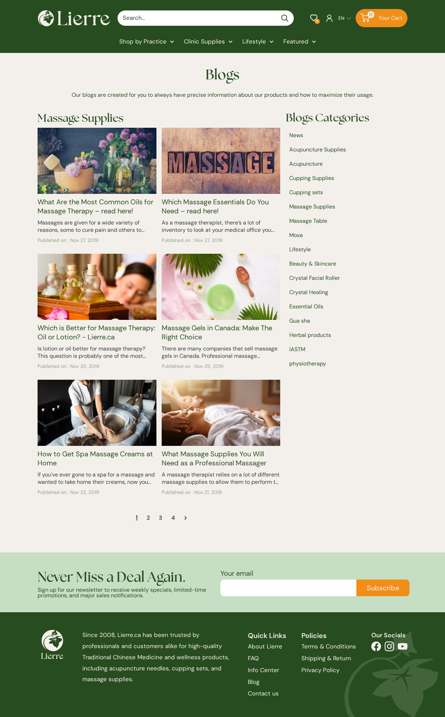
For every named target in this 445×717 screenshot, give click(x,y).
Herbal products (310, 335)
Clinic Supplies (204, 41)
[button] (313, 18)
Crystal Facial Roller (314, 278)
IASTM (297, 349)
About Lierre (265, 646)
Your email (236, 573)
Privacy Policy (320, 670)
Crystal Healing (308, 292)
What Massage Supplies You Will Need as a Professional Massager (214, 458)
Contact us (263, 693)
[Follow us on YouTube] (402, 648)
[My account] (329, 18)
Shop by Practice (143, 41)
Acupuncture (306, 163)
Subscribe (383, 587)
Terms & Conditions (328, 646)
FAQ (253, 658)
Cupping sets (306, 192)
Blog (253, 682)
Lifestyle (254, 41)
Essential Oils (306, 306)
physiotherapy (307, 363)
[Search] (285, 18)
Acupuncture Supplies (317, 149)
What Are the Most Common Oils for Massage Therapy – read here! (95, 206)
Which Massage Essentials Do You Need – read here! (215, 206)
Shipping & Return (326, 658)
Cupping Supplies (311, 178)
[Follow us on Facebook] (376, 648)
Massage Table (308, 220)
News (296, 135)
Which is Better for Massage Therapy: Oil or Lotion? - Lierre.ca (96, 332)
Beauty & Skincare (312, 263)
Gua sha (299, 320)
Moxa (296, 235)
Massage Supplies (312, 206)
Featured (295, 41)
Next (183, 518)
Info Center (263, 670)
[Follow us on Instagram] (389, 648)
